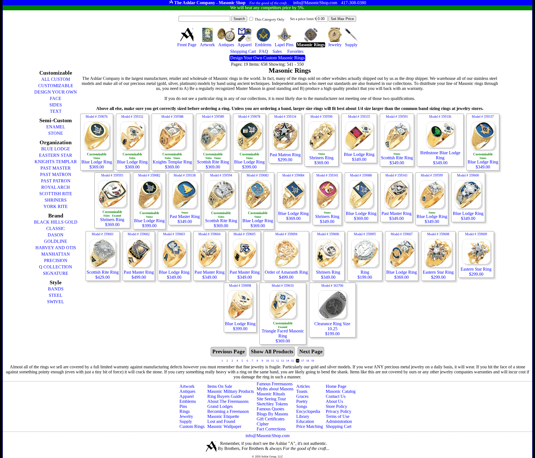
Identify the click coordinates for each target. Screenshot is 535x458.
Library (302, 416)
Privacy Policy (338, 411)
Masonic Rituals (271, 393)
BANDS (56, 288)
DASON (56, 234)
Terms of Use (337, 416)
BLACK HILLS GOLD (55, 222)
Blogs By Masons (272, 414)
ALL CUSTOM (55, 79)
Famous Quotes (270, 408)
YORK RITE (55, 206)
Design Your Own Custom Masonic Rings (267, 57)
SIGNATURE (55, 273)
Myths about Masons (275, 388)
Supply (185, 421)
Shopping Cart (338, 426)
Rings (184, 411)
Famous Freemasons (275, 383)
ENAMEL (55, 126)
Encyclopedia (308, 411)
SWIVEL (55, 301)
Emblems (187, 401)
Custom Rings (192, 426)
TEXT (56, 111)
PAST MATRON (55, 174)
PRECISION (55, 260)
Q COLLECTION (55, 266)
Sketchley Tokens (272, 403)
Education (305, 421)
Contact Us (336, 396)
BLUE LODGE (55, 148)
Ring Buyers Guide (224, 396)
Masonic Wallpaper (224, 426)
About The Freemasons (228, 401)
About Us (334, 401)
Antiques (187, 391)
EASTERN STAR (55, 155)
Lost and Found (221, 421)
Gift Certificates (270, 419)
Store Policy (336, 406)
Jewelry (186, 416)
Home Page (336, 386)
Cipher (263, 424)
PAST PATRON (55, 180)
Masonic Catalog (341, 391)
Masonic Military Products (230, 391)
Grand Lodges (220, 406)
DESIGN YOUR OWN (55, 92)
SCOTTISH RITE (55, 193)
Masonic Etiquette (223, 416)
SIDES (55, 104)
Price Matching (309, 426)
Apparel (186, 396)
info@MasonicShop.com (267, 435)
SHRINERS (56, 200)
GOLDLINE (55, 241)
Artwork (186, 386)
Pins (183, 406)
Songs (301, 406)
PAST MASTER (55, 168)
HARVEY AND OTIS (55, 247)
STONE (55, 133)
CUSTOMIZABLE (55, 85)
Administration (339, 421)
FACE (55, 98)
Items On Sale (219, 386)
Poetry (302, 401)
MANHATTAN (55, 254)
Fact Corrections (271, 429)
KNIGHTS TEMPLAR (56, 161)
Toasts (301, 391)
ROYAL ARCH (55, 187)
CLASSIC (55, 228)
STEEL (55, 295)
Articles (303, 386)
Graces (302, 396)
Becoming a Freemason (228, 411)
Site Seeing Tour (271, 398)
